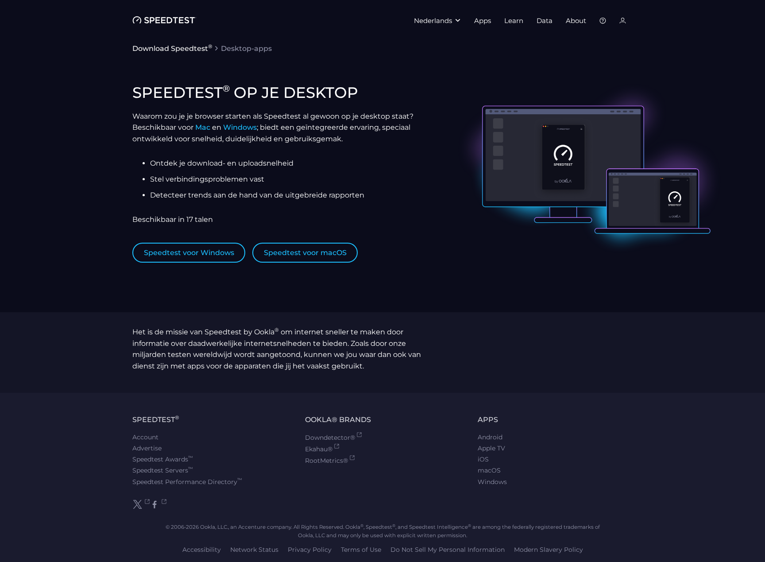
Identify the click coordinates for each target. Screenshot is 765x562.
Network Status (254, 550)
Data (544, 20)
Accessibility (201, 550)
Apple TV (491, 448)
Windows (240, 127)
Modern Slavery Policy (548, 550)
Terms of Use (361, 550)
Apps (482, 20)
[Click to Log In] (623, 20)
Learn (513, 20)
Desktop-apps (246, 48)
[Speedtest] (164, 20)
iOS (483, 459)
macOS (489, 470)
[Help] (603, 20)
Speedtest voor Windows (189, 252)
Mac (202, 127)
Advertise (147, 448)
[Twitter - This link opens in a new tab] (141, 504)
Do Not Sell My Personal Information (447, 550)
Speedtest (155, 419)
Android (490, 437)
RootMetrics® (326, 461)
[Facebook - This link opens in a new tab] (158, 504)
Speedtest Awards (162, 459)
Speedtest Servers (162, 470)
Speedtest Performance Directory (187, 482)
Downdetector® (330, 438)
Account (145, 437)
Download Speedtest (172, 48)
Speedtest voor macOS (305, 252)
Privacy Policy (310, 550)
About (576, 20)
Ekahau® (318, 449)
